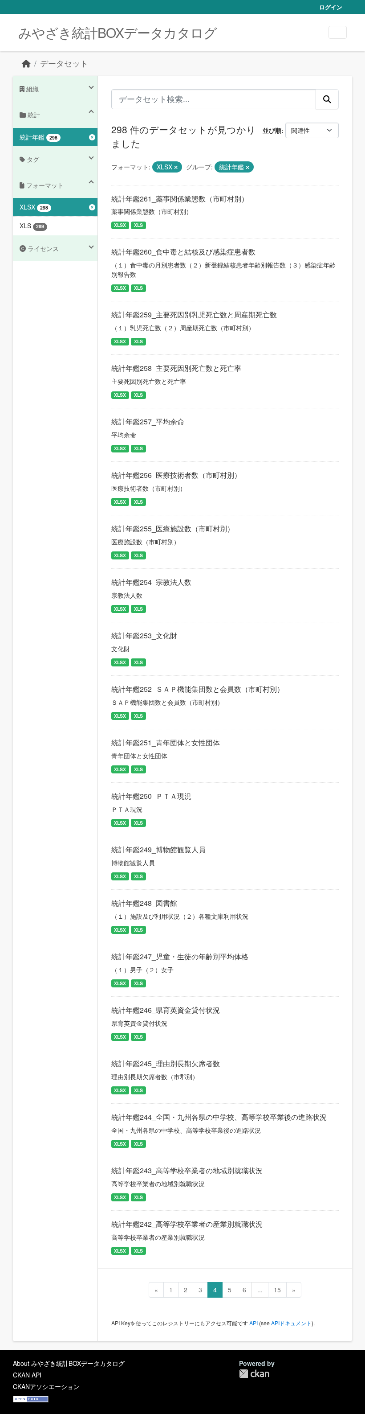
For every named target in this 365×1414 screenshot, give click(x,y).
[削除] (176, 167)
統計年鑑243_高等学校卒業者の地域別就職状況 (187, 1170)
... (260, 1289)
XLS (138, 225)
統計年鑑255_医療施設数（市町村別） (172, 528)
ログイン (330, 7)
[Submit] (327, 99)
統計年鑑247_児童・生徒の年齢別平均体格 (179, 956)
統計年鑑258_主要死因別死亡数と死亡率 (176, 368)
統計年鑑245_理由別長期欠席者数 (165, 1063)
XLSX (120, 225)
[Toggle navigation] (337, 32)
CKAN (254, 1373)
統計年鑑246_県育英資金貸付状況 (165, 1010)
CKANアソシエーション (46, 1386)
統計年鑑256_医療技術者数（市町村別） (176, 475)
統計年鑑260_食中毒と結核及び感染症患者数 (183, 252)
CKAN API (27, 1374)
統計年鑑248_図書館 (144, 903)
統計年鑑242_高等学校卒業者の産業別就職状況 (187, 1224)
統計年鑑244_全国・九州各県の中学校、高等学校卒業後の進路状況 (219, 1117)
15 (277, 1289)
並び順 (272, 130)
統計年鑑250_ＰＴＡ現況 (151, 796)
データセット (64, 63)
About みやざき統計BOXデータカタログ (69, 1363)
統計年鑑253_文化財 (144, 635)
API (253, 1323)
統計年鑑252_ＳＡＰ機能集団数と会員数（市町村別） (197, 689)
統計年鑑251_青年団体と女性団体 (165, 742)
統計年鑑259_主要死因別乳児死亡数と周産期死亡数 (194, 314)
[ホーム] (26, 63)
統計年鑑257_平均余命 (147, 421)
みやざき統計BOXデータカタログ (117, 32)
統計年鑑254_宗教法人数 (151, 582)
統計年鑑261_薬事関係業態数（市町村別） (179, 198)
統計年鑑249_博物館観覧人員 (158, 849)
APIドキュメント (291, 1323)
